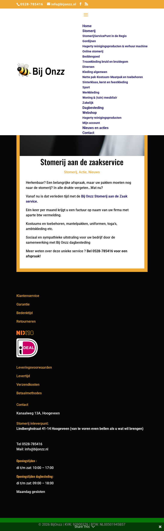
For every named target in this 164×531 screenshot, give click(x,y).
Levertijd (23, 376)
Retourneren (26, 321)
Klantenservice (27, 296)
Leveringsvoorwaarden (34, 367)
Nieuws (94, 172)
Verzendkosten (28, 385)
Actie (83, 172)
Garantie (23, 304)
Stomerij (70, 172)
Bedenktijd (24, 313)
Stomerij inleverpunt (32, 423)
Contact (22, 405)
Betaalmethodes (29, 393)
